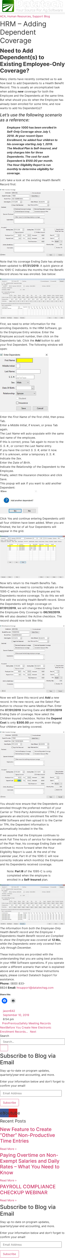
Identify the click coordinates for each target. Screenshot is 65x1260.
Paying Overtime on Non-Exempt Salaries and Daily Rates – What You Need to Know (29, 1163)
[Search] (4, 1048)
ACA (3, 16)
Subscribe (9, 1102)
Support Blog (41, 16)
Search (4, 1035)
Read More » (8, 1149)
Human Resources (19, 16)
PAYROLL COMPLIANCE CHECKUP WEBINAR (28, 1189)
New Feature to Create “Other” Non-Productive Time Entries (27, 1135)
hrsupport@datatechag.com (35, 987)
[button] (32, 13)
